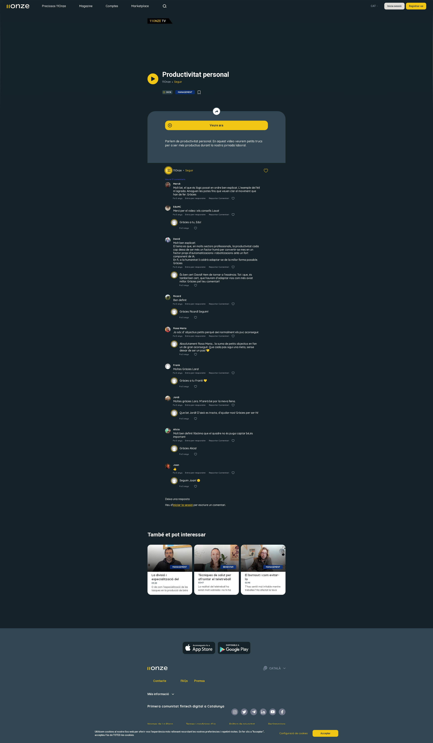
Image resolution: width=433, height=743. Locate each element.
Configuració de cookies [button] (293, 733)
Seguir (178, 81)
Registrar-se (416, 6)
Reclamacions (277, 724)
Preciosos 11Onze (54, 6)
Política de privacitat (242, 724)
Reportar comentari (219, 198)
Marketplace (140, 6)
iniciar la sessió (183, 505)
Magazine (86, 6)
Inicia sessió (394, 6)
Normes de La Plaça (160, 724)
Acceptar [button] (326, 733)
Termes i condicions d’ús (201, 724)
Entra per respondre (195, 198)
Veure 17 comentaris (175, 179)
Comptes (112, 6)
